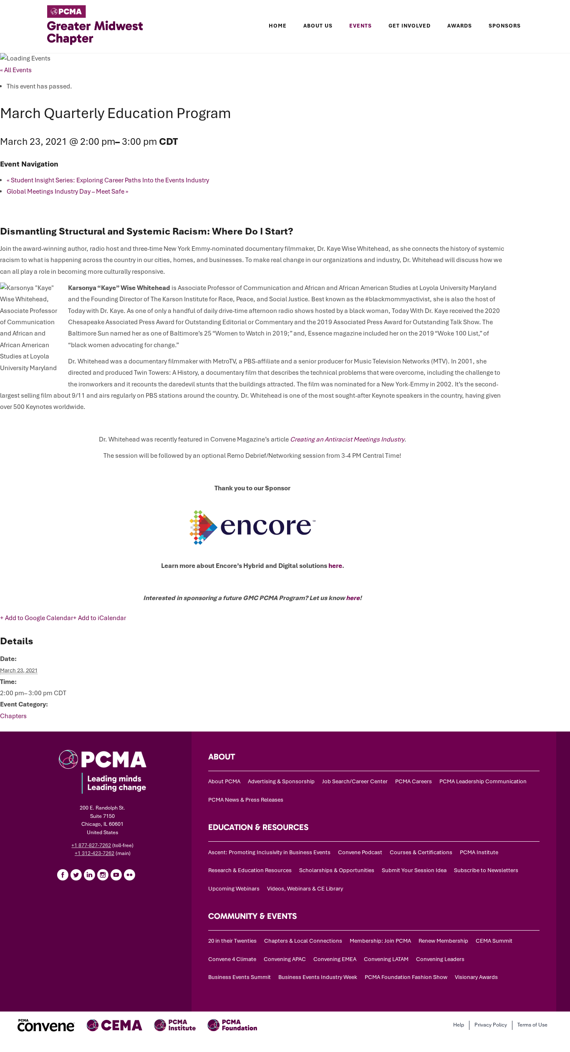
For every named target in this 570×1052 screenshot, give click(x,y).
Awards (459, 26)
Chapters (13, 716)
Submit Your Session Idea (414, 870)
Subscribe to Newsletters (486, 870)
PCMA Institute (479, 852)
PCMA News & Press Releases (245, 799)
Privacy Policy (490, 1025)
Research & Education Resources (250, 870)
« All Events (16, 70)
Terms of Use (532, 1025)
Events (360, 26)
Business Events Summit (239, 977)
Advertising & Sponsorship (281, 781)
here (335, 566)
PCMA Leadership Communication (483, 781)
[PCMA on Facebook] (62, 874)
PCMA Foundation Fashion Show (406, 977)
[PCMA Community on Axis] (143, 874)
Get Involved (409, 26)
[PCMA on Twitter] (76, 874)
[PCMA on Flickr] (129, 874)
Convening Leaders (440, 959)
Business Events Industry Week (317, 977)
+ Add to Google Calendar (36, 618)
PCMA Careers (413, 781)
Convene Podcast (360, 852)
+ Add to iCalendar (99, 618)
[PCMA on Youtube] (116, 874)
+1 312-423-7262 (94, 853)
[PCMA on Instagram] (102, 874)
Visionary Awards (476, 977)
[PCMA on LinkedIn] (89, 874)
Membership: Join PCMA (380, 940)
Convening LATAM (386, 959)
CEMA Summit (494, 940)
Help (458, 1025)
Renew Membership (443, 940)
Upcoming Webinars (234, 888)
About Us (318, 26)
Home (278, 26)
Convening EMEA (334, 959)
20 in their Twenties (232, 940)
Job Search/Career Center (355, 781)
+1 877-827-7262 (91, 845)
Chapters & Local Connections (303, 940)
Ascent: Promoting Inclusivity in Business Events (269, 852)
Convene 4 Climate (232, 959)
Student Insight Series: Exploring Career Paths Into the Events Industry (108, 180)
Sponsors (505, 26)
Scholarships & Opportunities (336, 870)
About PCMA (224, 781)
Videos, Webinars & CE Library (305, 888)
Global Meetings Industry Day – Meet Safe (68, 191)
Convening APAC (285, 959)
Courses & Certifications (421, 852)
